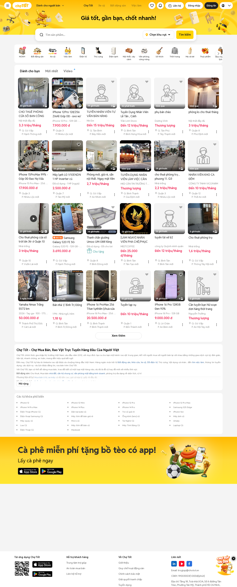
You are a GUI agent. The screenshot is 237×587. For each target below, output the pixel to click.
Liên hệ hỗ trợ (73, 573)
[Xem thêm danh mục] (218, 53)
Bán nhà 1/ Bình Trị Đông (67, 305)
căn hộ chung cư (65, 373)
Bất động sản (118, 5)
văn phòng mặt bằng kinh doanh (89, 373)
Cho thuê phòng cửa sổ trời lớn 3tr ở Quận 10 (33, 239)
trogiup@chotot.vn (188, 570)
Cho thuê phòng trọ (200, 237)
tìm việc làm (198, 362)
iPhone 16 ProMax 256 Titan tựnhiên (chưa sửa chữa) (101, 307)
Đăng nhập (194, 5)
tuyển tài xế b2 (164, 237)
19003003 (184, 575)
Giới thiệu (123, 562)
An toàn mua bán (75, 568)
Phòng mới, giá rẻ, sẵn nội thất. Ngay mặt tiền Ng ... (101, 177)
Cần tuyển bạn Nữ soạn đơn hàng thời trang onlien (203, 307)
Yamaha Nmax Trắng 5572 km (31, 307)
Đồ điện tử (152, 362)
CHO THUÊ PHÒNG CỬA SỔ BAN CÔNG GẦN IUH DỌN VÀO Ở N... (33, 114)
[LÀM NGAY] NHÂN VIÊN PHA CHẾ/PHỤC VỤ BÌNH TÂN (134, 240)
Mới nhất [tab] (51, 71)
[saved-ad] (152, 5)
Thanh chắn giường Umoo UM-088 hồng (99, 240)
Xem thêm (118, 336)
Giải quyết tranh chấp (130, 579)
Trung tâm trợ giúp (76, 562)
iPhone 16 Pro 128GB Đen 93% (168, 307)
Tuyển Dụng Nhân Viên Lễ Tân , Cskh (134, 114)
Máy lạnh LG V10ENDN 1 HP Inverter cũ (67, 177)
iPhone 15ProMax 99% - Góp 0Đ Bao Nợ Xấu (33, 177)
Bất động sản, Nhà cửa (129, 362)
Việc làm (136, 5)
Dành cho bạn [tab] (30, 71)
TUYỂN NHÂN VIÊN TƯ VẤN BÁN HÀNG (101, 114)
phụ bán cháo (163, 112)
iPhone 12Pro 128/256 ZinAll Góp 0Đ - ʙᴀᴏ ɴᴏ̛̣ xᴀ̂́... (67, 114)
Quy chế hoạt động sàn (131, 568)
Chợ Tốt (88, 5)
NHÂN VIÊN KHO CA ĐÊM (201, 177)
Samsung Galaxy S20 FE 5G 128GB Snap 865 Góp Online (66, 240)
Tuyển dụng (125, 584)
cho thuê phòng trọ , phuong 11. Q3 (167, 177)
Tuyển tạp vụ (128, 305)
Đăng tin (211, 5)
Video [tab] (68, 71)
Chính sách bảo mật (129, 573)
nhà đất (52, 373)
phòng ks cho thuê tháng (203, 112)
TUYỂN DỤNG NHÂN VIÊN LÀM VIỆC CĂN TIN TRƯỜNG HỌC (134, 177)
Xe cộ (101, 5)
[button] (7, 5)
